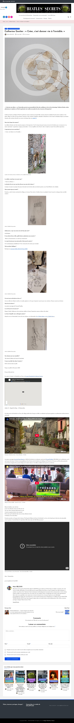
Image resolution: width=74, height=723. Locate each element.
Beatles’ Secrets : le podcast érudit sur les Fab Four (31, 686)
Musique (31, 681)
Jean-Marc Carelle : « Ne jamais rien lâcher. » (9, 686)
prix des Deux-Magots (19, 459)
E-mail (29, 643)
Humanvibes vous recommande (9, 679)
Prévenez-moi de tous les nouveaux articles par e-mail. (17, 654)
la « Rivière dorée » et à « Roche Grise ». (46, 316)
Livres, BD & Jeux (65, 681)
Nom (6, 643)
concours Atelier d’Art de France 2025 (19, 248)
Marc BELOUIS (17, 586)
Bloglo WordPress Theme (49, 720)
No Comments (26, 34)
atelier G (34, 118)
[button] (16, 602)
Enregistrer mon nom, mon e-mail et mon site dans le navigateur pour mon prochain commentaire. (25, 649)
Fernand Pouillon (49, 459)
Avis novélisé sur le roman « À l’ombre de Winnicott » (65, 686)
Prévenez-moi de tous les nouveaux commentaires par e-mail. (18, 652)
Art (5, 28)
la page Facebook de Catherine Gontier (34, 376)
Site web (50, 643)
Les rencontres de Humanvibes (13, 28)
